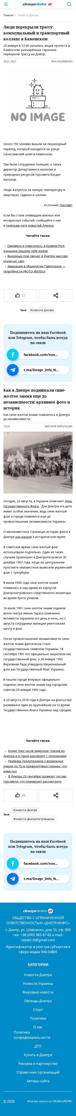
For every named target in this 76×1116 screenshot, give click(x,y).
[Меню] (5, 4)
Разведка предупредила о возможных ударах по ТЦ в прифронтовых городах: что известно (35, 766)
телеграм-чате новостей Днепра (30, 225)
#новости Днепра (42, 310)
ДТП (38, 1046)
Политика (38, 1018)
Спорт (38, 1009)
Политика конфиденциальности (32, 1035)
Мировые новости (38, 992)
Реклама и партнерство (38, 1063)
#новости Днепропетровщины (34, 819)
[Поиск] (69, 4)
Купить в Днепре (38, 1055)
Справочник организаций (38, 1072)
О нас (38, 1027)
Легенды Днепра (38, 1001)
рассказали (23, 537)
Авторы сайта (38, 1081)
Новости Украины (38, 983)
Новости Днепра (38, 974)
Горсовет (66, 205)
